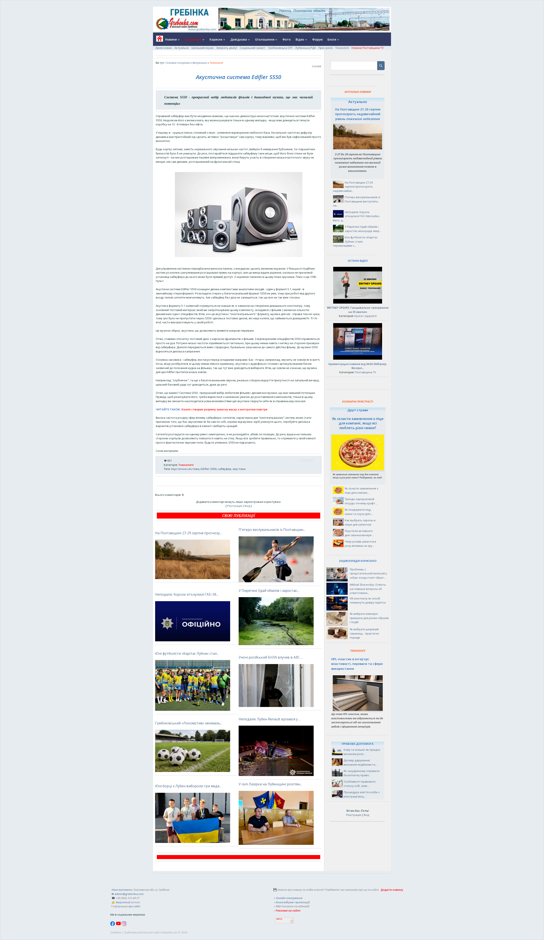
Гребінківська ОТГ (280, 48)
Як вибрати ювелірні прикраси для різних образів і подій (369, 618)
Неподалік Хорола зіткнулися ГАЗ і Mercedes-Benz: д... (356, 216)
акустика (238, 469)
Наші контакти (122, 890)
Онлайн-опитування (289, 898)
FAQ (278, 906)
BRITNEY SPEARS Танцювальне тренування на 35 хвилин (357, 310)
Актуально (181, 48)
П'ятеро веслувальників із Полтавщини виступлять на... (356, 201)
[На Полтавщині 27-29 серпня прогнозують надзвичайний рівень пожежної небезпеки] (357, 148)
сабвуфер (224, 469)
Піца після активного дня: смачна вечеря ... (359, 533)
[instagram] (124, 925)
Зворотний (123, 902)
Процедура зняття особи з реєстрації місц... (362, 794)
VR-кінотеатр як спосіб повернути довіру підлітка (368, 601)
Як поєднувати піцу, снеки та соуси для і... (359, 512)
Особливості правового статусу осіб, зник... (360, 784)
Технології (342, 48)
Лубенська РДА (305, 48)
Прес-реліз (325, 48)
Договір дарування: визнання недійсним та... (360, 762)
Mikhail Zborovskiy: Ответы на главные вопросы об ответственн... (368, 589)
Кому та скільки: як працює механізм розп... (362, 752)
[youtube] (119, 925)
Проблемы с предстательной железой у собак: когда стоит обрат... (368, 573)
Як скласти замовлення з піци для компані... (361, 490)
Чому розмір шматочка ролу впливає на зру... (360, 544)
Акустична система (185, 469)
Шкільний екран (202, 48)
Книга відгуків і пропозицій (293, 902)
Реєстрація (234, 506)
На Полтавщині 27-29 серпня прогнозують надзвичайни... (353, 187)
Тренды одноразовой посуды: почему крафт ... (361, 501)
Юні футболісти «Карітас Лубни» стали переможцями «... (355, 241)
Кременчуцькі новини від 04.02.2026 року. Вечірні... (358, 366)
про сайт (134, 906)
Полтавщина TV (365, 372)
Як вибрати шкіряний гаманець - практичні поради (364, 633)
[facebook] (113, 925)
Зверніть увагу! (226, 48)
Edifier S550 (208, 469)
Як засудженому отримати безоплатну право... (362, 773)
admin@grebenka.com (129, 894)
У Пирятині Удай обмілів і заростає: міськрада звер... (363, 229)
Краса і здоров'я (365, 316)
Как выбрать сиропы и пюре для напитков (360, 522)
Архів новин (164, 48)
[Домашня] (158, 40)
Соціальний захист (253, 48)
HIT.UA (279, 919)
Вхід (247, 506)
